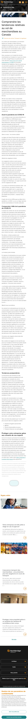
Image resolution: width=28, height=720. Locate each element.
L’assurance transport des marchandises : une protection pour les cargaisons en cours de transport (13, 573)
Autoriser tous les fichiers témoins (14, 717)
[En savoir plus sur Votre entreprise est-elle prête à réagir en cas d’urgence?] (25, 537)
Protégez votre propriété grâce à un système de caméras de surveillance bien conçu (14, 621)
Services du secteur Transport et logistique (15, 38)
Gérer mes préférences (14, 711)
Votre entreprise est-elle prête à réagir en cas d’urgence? (14, 526)
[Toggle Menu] (26, 2)
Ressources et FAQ (8, 7)
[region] (14, 704)
